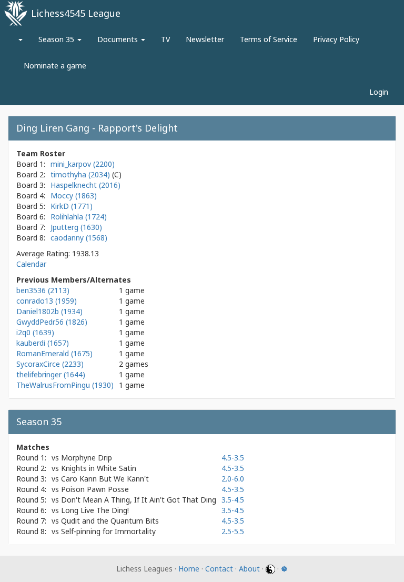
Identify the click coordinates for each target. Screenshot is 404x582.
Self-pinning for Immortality (108, 531)
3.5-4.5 (232, 500)
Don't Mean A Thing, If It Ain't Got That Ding (138, 500)
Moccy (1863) (73, 195)
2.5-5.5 (232, 531)
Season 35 (57, 39)
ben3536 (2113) (42, 290)
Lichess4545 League (75, 13)
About (249, 569)
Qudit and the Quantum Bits (110, 521)
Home (188, 569)
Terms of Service (268, 39)
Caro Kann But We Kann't (105, 479)
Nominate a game (55, 66)
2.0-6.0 (232, 479)
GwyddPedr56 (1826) (51, 322)
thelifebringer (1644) (50, 374)
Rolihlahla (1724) (78, 217)
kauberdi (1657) (42, 343)
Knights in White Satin (98, 468)
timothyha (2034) (81, 174)
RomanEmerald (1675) (54, 353)
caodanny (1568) (78, 238)
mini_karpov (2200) (82, 164)
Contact (219, 569)
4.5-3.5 (232, 458)
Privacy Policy (336, 39)
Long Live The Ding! (95, 510)
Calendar (31, 264)
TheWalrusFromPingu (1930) (65, 385)
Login (378, 92)
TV (165, 39)
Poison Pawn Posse (95, 489)
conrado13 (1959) (46, 301)
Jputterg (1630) (76, 227)
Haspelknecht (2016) (85, 185)
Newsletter (205, 39)
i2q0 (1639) (35, 332)
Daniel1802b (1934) (49, 311)
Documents (118, 39)
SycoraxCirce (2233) (50, 364)
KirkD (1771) (71, 206)
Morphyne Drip (86, 458)
